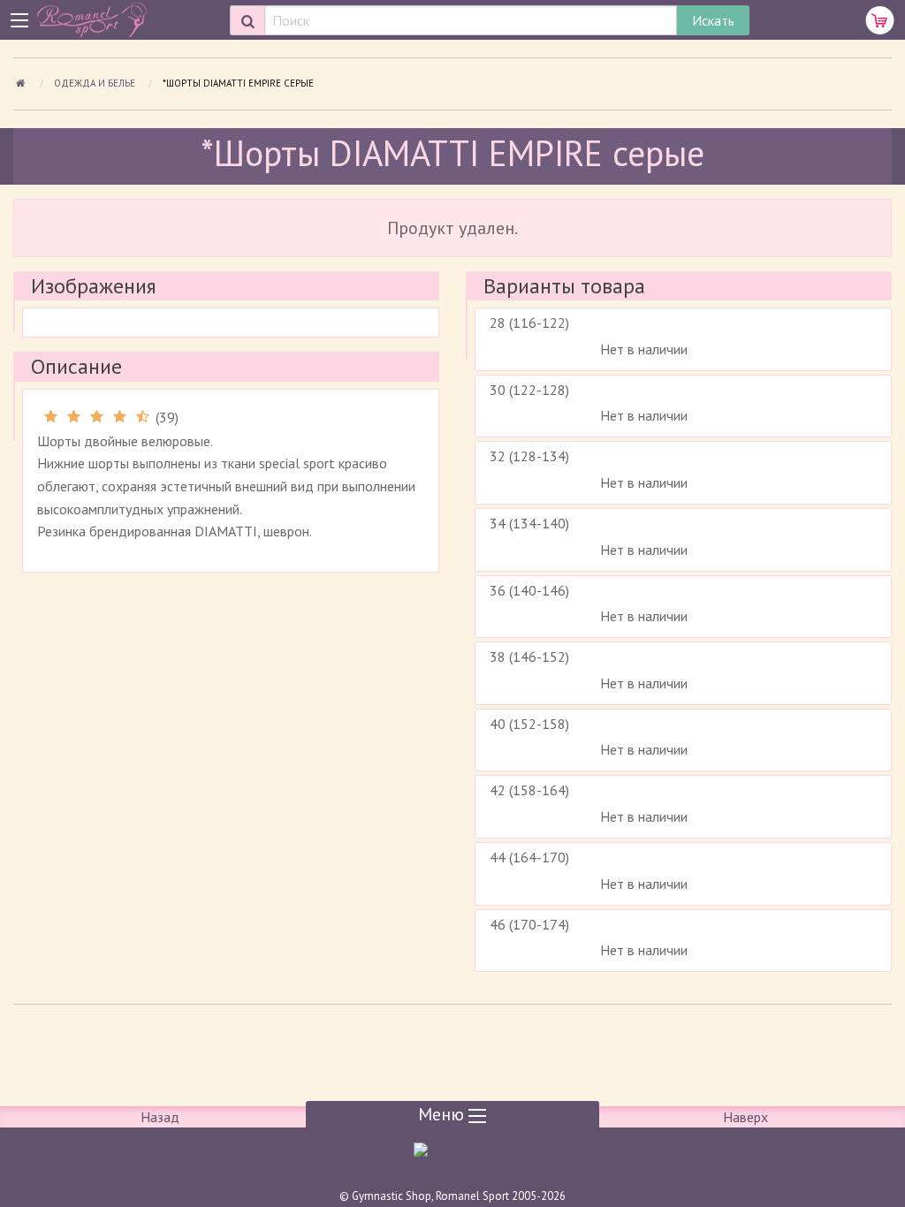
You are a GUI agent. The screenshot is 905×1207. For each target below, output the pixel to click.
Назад (160, 1117)
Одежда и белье (96, 83)
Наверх (745, 1117)
